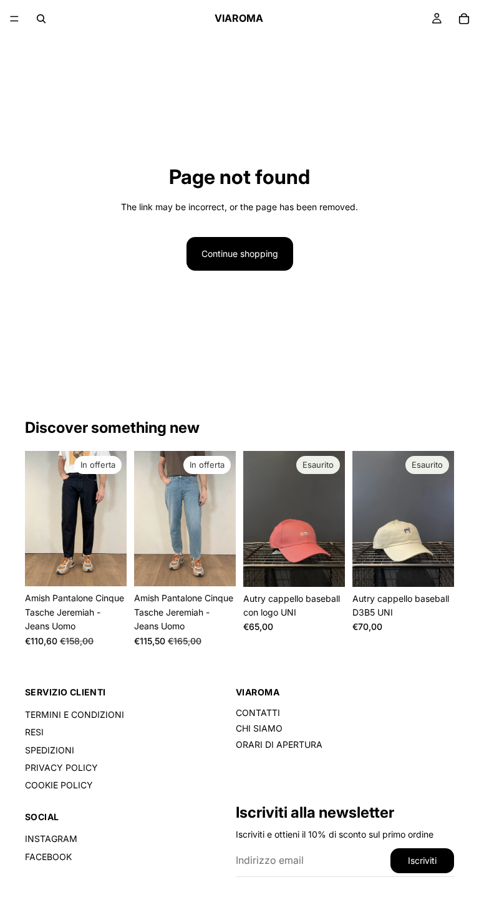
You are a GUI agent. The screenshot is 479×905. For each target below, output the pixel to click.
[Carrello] (464, 18)
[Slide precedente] (38, 519)
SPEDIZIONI (49, 750)
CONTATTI (258, 712)
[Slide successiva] (113, 519)
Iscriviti (422, 860)
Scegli (118, 566)
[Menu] (14, 18)
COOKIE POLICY (59, 785)
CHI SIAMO (259, 728)
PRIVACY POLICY (61, 767)
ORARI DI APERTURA (279, 744)
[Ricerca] (41, 18)
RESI (34, 732)
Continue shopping (239, 253)
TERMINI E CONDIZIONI (74, 714)
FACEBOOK (48, 856)
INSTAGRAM (51, 838)
